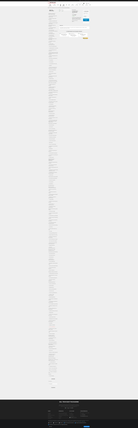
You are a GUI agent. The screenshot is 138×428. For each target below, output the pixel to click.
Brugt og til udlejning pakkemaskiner (52, 346)
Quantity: (85, 16)
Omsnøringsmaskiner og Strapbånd (52, 25)
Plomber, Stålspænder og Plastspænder (52, 309)
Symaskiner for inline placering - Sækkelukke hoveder (53, 170)
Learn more (50, 426)
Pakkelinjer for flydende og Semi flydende (53, 237)
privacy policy (79, 421)
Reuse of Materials (51, 270)
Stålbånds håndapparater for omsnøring (53, 56)
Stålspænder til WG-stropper (53, 318)
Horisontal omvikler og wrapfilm (52, 109)
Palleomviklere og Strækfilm (52, 82)
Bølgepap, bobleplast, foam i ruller (53, 306)
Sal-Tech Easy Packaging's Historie (63, 415)
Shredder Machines (51, 356)
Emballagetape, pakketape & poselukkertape (53, 302)
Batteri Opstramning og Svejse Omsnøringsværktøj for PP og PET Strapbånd (53, 53)
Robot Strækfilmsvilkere (52, 99)
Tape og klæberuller (52, 261)
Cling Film (50, 374)
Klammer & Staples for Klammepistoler (52, 321)
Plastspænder (51, 312)
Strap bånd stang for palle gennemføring (53, 76)
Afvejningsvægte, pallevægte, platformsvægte (53, 195)
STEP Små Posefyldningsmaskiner (52, 247)
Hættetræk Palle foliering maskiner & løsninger (52, 106)
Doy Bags (50, 231)
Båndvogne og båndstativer (53, 58)
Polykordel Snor (83, 34)
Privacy (60, 418)
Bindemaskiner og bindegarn (53, 123)
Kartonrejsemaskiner (52, 255)
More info (61, 25)
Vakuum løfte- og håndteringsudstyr (51, 204)
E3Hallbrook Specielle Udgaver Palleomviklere (53, 23)
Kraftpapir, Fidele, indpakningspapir (51, 295)
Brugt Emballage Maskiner (53, 348)
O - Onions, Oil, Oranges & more (53, 372)
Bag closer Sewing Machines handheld (53, 162)
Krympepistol (51, 183)
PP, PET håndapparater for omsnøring (52, 50)
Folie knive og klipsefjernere (53, 292)
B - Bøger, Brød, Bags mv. (52, 366)
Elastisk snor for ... (64, 34)
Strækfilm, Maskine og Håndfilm (52, 85)
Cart (88, 3)
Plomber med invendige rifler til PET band (53, 315)
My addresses (71, 415)
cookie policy (83, 421)
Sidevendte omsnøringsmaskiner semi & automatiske (53, 39)
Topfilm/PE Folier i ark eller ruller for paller (52, 329)
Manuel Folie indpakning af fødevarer (53, 151)
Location (60, 417)
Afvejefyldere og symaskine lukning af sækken (53, 173)
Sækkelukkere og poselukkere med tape (53, 146)
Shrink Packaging (50, 417)
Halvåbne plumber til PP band (53, 310)
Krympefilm (50, 323)
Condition (73, 15)
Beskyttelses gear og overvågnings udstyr (52, 354)
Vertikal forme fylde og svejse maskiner (53, 213)
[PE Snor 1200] (60, 12)
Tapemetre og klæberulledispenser (51, 259)
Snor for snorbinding (52, 128)
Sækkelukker (51, 148)
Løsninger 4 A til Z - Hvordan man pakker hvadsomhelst (53, 360)
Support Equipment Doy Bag (53, 234)
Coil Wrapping (51, 104)
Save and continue (86, 426)
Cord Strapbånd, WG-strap (53, 63)
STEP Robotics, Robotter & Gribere (52, 192)
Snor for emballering (58, 7)
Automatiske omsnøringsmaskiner (52, 33)
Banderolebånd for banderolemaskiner (52, 115)
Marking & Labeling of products (53, 271)
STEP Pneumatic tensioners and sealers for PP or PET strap (53, 81)
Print (73, 21)
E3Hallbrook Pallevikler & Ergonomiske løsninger (52, 14)
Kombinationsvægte (52, 211)
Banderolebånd (51, 285)
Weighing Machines (52, 245)
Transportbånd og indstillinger (53, 215)
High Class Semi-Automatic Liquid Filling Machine (53, 243)
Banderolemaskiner (52, 113)
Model (73, 14)
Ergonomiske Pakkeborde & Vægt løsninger (53, 16)
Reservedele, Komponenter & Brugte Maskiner (53, 344)
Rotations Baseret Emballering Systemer (53, 218)
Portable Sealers (51, 157)
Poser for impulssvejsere (52, 144)
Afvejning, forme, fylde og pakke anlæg (53, 209)
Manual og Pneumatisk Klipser (53, 265)
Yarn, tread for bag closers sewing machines (53, 165)
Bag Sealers (49, 418)
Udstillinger (60, 416)
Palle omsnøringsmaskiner (53, 46)
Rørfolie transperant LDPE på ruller (53, 331)
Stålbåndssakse (51, 78)
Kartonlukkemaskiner (52, 253)
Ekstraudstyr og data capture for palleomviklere (53, 102)
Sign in (89, 0)
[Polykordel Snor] (82, 33)
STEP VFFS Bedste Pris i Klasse (53, 239)
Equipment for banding (51, 415)
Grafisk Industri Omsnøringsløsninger (52, 44)
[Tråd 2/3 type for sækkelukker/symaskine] (73, 34)
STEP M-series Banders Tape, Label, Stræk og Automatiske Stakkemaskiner (53, 121)
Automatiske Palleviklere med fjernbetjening (53, 92)
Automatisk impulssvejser (52, 135)
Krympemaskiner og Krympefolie (53, 176)
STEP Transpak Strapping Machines (52, 74)
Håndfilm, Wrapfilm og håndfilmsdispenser (52, 87)
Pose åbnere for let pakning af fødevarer (53, 155)
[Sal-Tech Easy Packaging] (54, 3)
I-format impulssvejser (52, 140)
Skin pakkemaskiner (51, 185)
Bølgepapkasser (51, 287)
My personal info (72, 416)
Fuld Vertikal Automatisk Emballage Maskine (52, 223)
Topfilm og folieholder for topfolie (52, 98)
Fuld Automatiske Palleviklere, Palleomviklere (53, 95)
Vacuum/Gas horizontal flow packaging (53, 220)
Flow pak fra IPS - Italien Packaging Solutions (52, 250)
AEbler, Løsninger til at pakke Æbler (53, 364)
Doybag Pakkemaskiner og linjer (53, 229)
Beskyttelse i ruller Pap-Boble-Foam (53, 263)
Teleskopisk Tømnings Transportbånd (52, 207)
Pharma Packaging (52, 333)
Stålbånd (50, 65)
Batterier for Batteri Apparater (53, 352)
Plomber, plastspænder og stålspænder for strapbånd (53, 68)
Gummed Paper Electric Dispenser (52, 268)
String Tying (49, 416)
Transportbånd (51, 199)
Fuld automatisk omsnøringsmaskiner (52, 36)
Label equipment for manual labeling (53, 276)
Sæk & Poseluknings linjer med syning (53, 168)
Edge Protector (51, 71)
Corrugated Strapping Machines (52, 41)
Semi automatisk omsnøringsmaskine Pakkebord (53, 30)
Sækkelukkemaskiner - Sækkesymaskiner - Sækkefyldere (52, 160)
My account (72, 411)
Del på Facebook (75, 20)
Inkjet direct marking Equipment (52, 280)
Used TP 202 (51, 350)
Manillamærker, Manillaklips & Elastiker (53, 299)
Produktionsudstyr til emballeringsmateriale (52, 336)
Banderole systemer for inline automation (53, 118)
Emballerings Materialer (52, 7)
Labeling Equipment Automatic (53, 273)
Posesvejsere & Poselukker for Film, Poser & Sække (53, 130)
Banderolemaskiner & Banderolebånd (52, 111)
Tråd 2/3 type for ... (73, 35)
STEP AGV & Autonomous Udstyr (52, 190)
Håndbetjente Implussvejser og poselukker (53, 133)
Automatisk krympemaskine (53, 178)
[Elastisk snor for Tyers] (64, 33)
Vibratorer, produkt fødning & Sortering (53, 202)
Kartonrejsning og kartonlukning (53, 251)
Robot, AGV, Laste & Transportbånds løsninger (52, 187)
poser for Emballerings (52, 283)
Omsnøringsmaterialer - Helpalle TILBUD (52, 28)
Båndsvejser (51, 142)
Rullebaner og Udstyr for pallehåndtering (52, 197)
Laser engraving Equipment (53, 277)
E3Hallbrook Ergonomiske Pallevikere (52, 19)
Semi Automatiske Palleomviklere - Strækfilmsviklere (53, 90)
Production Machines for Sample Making (52, 338)
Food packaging (51, 375)
